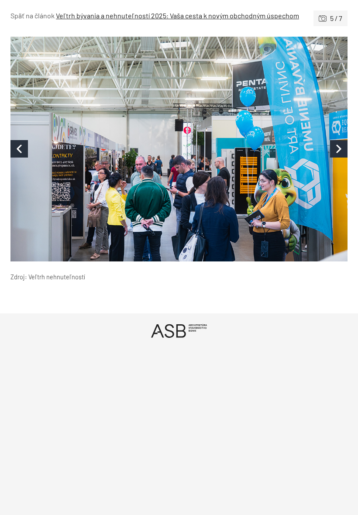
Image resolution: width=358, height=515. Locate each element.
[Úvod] (179, 330)
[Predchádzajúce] (94, 149)
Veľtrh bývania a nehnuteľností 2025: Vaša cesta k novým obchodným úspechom (177, 15)
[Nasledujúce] (263, 149)
